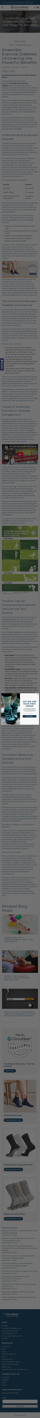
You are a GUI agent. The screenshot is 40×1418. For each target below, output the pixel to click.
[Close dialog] (38, 694)
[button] (2, 364)
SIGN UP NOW (29, 716)
